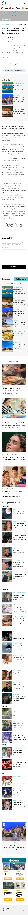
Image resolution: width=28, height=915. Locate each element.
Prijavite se (14, 266)
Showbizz (26, 8)
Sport (19, 8)
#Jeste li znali (22, 24)
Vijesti (13, 8)
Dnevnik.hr (6, 8)
